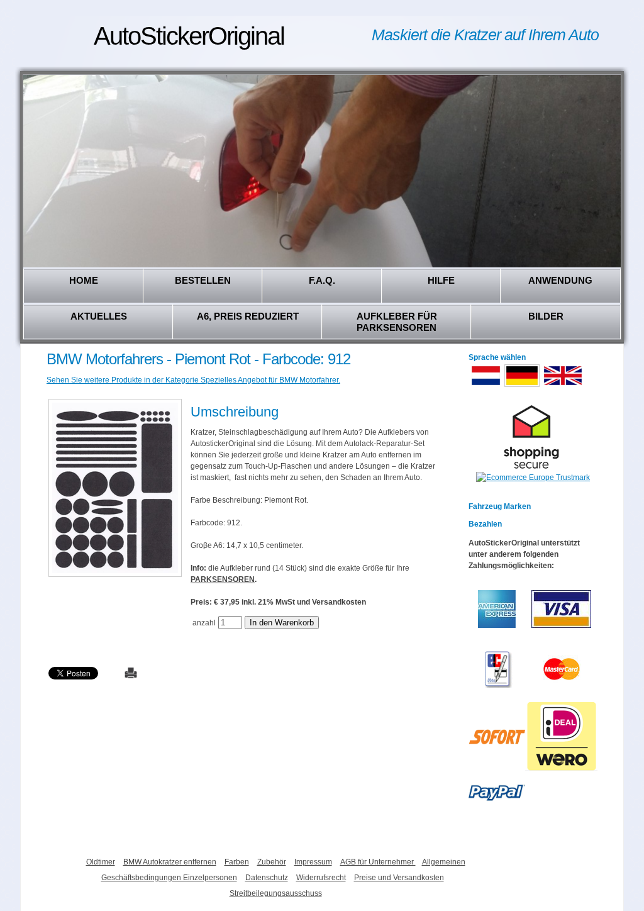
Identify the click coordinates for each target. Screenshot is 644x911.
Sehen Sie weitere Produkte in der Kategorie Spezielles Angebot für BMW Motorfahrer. (193, 380)
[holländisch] (486, 385)
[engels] (563, 385)
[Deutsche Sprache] (522, 385)
